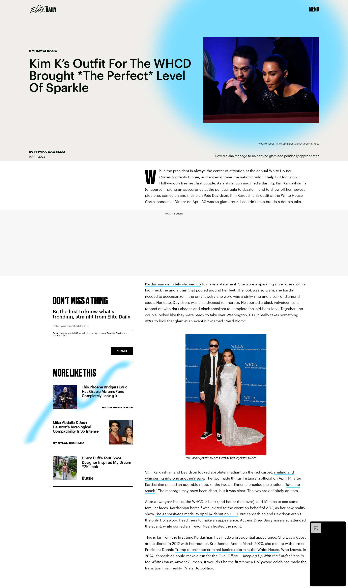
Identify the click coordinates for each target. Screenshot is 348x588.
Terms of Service (115, 333)
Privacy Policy (60, 335)
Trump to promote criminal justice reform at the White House (227, 549)
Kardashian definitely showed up (173, 284)
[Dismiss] (341, 525)
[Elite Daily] (43, 9)
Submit (122, 351)
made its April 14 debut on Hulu (196, 514)
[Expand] (314, 525)
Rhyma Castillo (49, 151)
